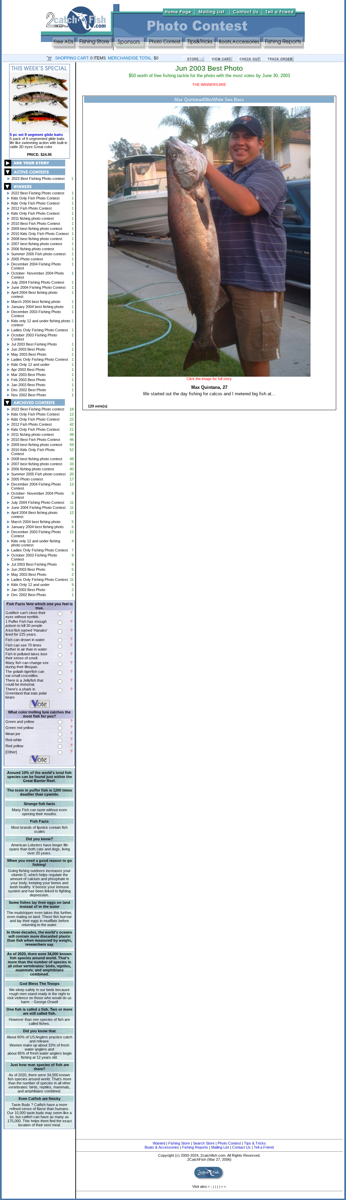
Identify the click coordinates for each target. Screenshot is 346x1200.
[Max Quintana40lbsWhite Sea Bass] (209, 375)
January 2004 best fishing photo (37, 307)
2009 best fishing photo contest (36, 229)
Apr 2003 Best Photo (28, 370)
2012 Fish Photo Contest (31, 208)
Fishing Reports (195, 1147)
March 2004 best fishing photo (35, 302)
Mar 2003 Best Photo (28, 375)
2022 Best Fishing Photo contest (37, 193)
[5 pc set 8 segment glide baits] (39, 131)
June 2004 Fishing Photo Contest (38, 287)
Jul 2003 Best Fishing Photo (34, 344)
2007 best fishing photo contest (36, 244)
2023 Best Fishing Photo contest (38, 179)
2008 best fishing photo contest (36, 239)
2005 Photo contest (27, 259)
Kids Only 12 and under (30, 364)
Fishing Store (179, 1143)
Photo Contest (229, 1143)
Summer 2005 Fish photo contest (38, 254)
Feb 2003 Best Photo (28, 380)
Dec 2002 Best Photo (28, 390)
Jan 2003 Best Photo (28, 385)
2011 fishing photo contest (32, 218)
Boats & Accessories (162, 1147)
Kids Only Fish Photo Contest (35, 198)
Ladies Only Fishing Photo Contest (39, 330)
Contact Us (241, 1147)
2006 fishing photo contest (32, 249)
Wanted (159, 1143)
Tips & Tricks (255, 1143)
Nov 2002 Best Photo (28, 395)
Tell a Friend (264, 1147)
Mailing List (220, 1147)
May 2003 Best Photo (28, 354)
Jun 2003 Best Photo (28, 349)
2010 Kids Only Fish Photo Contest (40, 234)
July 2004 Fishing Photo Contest (37, 282)
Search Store (204, 1143)
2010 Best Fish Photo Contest (35, 223)
